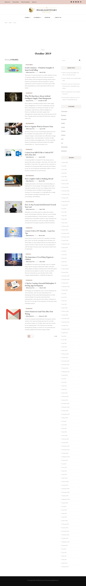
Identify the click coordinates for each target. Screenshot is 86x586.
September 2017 (66, 542)
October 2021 (65, 368)
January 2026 (65, 187)
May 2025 (64, 215)
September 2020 (66, 414)
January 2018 (65, 527)
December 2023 (65, 276)
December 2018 (65, 488)
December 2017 (65, 531)
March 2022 (64, 350)
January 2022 (65, 357)
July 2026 (64, 166)
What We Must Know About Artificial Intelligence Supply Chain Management (38, 97)
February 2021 (65, 396)
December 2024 (65, 233)
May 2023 (64, 300)
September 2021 (66, 371)
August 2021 (65, 375)
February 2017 (65, 566)
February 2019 (65, 481)
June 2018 (64, 510)
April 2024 (64, 261)
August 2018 (65, 502)
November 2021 (65, 364)
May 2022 (64, 343)
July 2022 (64, 336)
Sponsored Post (29, 100)
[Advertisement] (43, 33)
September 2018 (66, 499)
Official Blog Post (30, 157)
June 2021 (64, 382)
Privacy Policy (16, 2)
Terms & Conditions (25, 2)
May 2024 (64, 258)
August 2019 (65, 460)
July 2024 (64, 251)
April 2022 (64, 346)
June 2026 (64, 169)
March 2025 (64, 222)
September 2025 (66, 201)
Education (64, 119)
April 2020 (64, 432)
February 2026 (65, 183)
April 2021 (64, 389)
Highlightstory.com (55, 580)
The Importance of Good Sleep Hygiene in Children (39, 258)
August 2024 (65, 247)
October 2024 (65, 240)
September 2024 (66, 244)
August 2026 (65, 162)
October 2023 (65, 283)
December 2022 (65, 318)
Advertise (47, 17)
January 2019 (65, 485)
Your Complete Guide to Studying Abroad (39, 179)
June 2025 (64, 212)
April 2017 (64, 559)
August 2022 (65, 332)
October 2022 (65, 325)
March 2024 (64, 265)
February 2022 (65, 354)
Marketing (64, 151)
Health (63, 123)
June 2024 (64, 254)
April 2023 (64, 304)
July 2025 (64, 208)
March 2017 (64, 563)
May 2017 (64, 556)
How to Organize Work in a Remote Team (39, 126)
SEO (62, 139)
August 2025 (65, 205)
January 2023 (65, 315)
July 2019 (64, 463)
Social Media (29, 64)
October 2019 (65, 453)
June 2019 (64, 467)
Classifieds (37, 17)
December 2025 (65, 190)
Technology (29, 93)
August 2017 (65, 545)
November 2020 (65, 407)
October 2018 (65, 495)
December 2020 (65, 403)
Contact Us (58, 17)
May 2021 (64, 385)
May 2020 (64, 428)
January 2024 (65, 272)
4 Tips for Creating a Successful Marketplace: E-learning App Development (40, 284)
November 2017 (65, 534)
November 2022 (65, 322)
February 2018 (65, 524)
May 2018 (64, 513)
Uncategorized (30, 123)
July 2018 (64, 506)
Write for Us (7, 2)
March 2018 (64, 520)
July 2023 (64, 293)
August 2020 (65, 417)
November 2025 (65, 194)
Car (62, 143)
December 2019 (65, 446)
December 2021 (65, 361)
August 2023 (65, 290)
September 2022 (66, 329)
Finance (63, 131)
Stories (27, 17)
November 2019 (65, 449)
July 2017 (64, 549)
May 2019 (64, 471)
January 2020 (65, 442)
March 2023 (64, 307)
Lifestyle (28, 254)
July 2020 (64, 421)
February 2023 (65, 311)
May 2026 (64, 173)
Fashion (63, 135)
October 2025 (65, 198)
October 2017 (65, 538)
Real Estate (64, 147)
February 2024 (65, 268)
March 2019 (64, 478)
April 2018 (64, 517)
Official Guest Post (30, 72)
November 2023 (65, 279)
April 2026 (64, 176)
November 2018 (65, 492)
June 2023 (64, 297)
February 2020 (65, 439)
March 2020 (64, 435)
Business (63, 115)
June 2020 (64, 424)
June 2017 (64, 552)
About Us (34, 2)
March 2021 (64, 393)
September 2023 (66, 286)
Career (63, 127)
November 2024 (65, 237)
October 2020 (65, 410)
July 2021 (64, 378)
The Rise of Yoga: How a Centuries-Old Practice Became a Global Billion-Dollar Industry (70, 86)
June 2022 (64, 339)
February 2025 (65, 226)
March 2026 (64, 180)
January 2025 (65, 229)
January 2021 (65, 400)
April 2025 (64, 219)
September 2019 (66, 456)
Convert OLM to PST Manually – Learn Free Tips (40, 232)
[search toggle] (80, 2)
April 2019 (64, 474)
